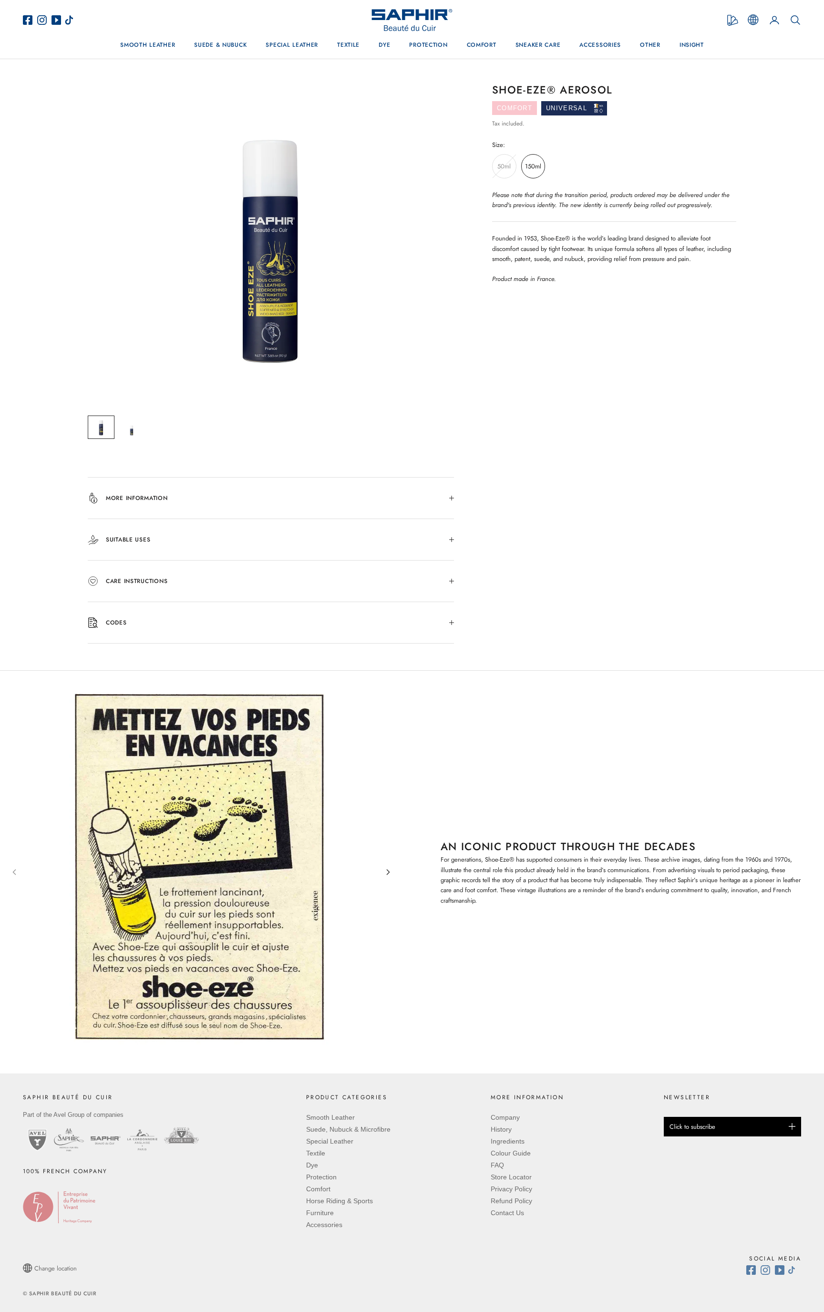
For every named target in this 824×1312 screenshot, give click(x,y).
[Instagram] (44, 20)
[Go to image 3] (205, 1064)
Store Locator (511, 1177)
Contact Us (507, 1213)
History (501, 1129)
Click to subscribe (692, 1126)
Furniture (320, 1213)
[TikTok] (71, 20)
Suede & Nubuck (220, 45)
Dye (384, 45)
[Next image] (388, 872)
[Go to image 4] (213, 1064)
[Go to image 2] (197, 1064)
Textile (348, 45)
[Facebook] (30, 20)
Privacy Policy (511, 1189)
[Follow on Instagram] (768, 1270)
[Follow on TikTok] (794, 1270)
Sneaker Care (538, 45)
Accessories (600, 45)
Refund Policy (511, 1201)
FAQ (497, 1165)
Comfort (481, 45)
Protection (428, 45)
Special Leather (292, 45)
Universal (566, 108)
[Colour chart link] (732, 20)
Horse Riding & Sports (339, 1201)
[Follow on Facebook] (753, 1270)
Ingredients (508, 1141)
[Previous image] (14, 872)
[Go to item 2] (131, 427)
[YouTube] (57, 20)
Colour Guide (511, 1153)
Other (650, 45)
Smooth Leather (147, 45)
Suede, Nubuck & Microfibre (348, 1129)
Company (505, 1117)
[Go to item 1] (101, 427)
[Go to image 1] (190, 1064)
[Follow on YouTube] (781, 1270)
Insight (692, 45)
